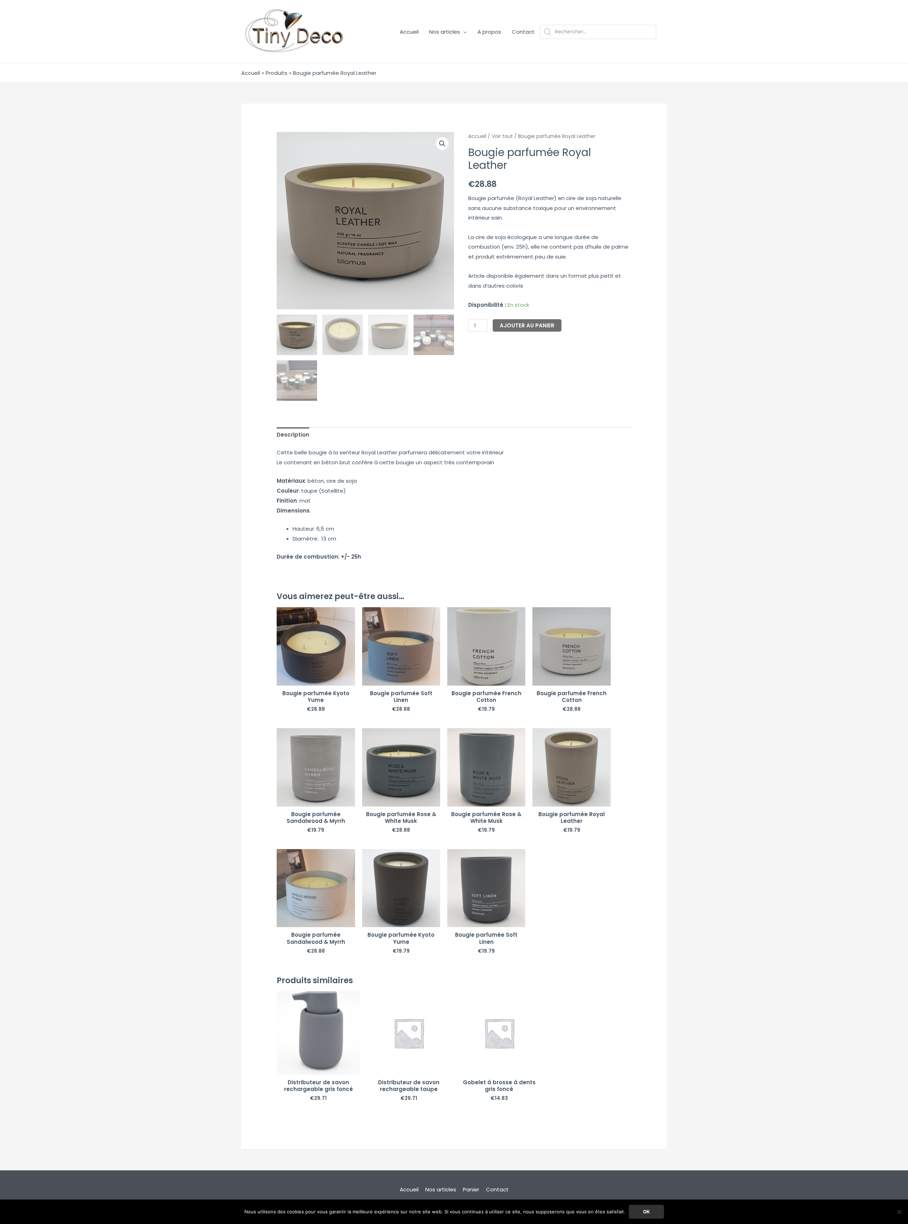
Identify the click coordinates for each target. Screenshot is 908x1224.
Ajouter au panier (527, 325)
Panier (471, 1189)
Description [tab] (293, 434)
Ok (646, 1211)
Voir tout (502, 136)
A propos (489, 31)
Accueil (409, 31)
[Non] (899, 1211)
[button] (442, 143)
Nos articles (444, 31)
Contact (523, 31)
